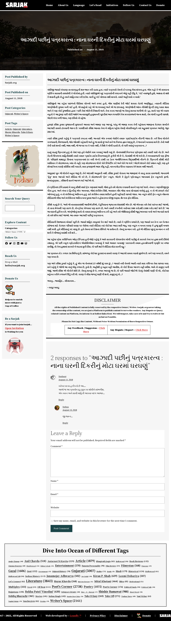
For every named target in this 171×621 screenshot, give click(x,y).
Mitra (123, 581)
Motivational (136, 581)
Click (139, 329)
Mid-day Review (85, 582)
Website (55, 507)
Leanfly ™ (75, 615)
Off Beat (44, 587)
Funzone (147, 566)
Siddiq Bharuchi (21, 596)
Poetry (93, 587)
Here (145, 329)
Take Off (112, 596)
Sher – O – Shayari (89, 592)
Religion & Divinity (70, 592)
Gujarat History (61, 571)
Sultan (66, 406)
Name (54, 480)
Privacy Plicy (98, 615)
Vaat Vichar (144, 596)
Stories (41, 596)
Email (54, 494)
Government (44, 572)
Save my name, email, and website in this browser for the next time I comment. (95, 520)
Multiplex (17, 587)
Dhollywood (33, 566)
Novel (31, 587)
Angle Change (15, 561)
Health (111, 572)
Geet (32, 571)
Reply (61, 399)
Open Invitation (14, 328)
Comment (56, 446)
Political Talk (148, 587)
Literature (27, 129)
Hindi (121, 571)
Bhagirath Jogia (105, 561)
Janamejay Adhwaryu (63, 576)
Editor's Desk (47, 566)
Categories (11, 228)
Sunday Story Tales (75, 596)
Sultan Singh (57, 596)
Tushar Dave (128, 596)
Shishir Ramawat (114, 592)
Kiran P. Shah (105, 576)
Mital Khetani (106, 581)
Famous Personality (93, 566)
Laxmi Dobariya (132, 576)
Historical (136, 571)
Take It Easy (27, 132)
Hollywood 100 (16, 576)
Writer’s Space (21, 113)
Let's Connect (16, 581)
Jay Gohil (86, 576)
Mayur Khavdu (12, 132)
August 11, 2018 (66, 379)
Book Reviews (139, 561)
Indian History (35, 576)
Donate (146, 615)
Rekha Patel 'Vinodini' (42, 591)
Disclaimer (121, 615)
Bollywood (122, 561)
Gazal (17, 571)
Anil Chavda (35, 561)
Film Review (113, 566)
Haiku (101, 571)
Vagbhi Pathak (15, 601)
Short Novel (136, 592)
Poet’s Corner (113, 586)
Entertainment (68, 565)
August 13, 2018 (70, 410)
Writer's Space (66, 600)
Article (8, 129)
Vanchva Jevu (31, 601)
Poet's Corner (67, 586)
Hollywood (152, 571)
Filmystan (130, 565)
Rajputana (16, 592)
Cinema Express (16, 566)
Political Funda (132, 587)
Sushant (62, 376)
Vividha (44, 601)
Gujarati (9, 113)
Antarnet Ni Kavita (60, 561)
